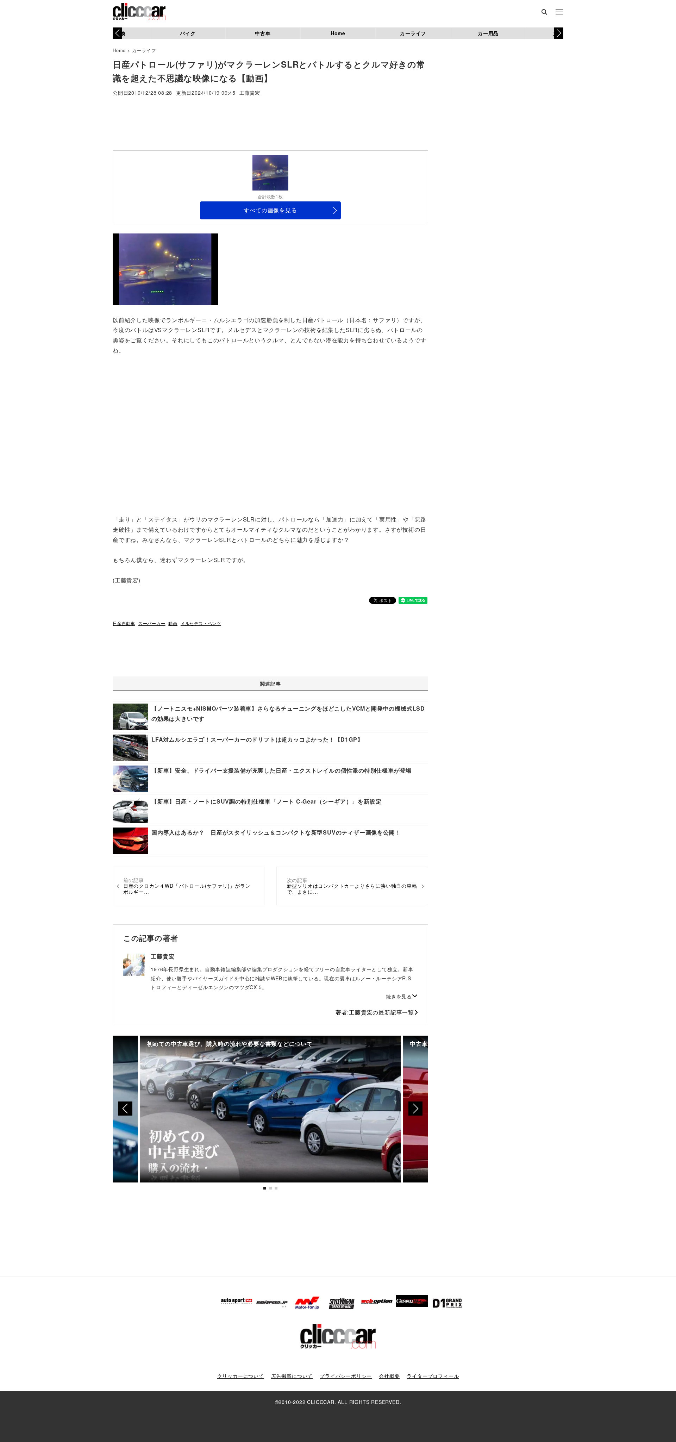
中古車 (262, 33)
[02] (165, 268)
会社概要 (389, 1375)
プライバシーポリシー (346, 1375)
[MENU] (559, 12)
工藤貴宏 (249, 93)
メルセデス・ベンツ (201, 623)
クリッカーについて (240, 1375)
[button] (558, 33)
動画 (172, 623)
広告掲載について (292, 1375)
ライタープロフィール (433, 1375)
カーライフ (413, 33)
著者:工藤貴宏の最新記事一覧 (375, 1012)
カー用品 (488, 33)
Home (338, 33)
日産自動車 (124, 623)
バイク (187, 33)
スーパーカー (151, 623)
